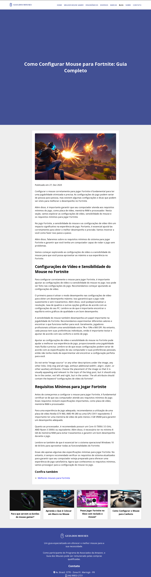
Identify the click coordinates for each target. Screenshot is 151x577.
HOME (59, 5)
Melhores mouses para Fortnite (54, 478)
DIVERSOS (104, 5)
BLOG (121, 5)
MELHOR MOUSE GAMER (74, 5)
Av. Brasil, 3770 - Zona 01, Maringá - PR (75, 572)
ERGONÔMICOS (92, 5)
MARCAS (113, 5)
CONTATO (137, 5)
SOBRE (128, 5)
